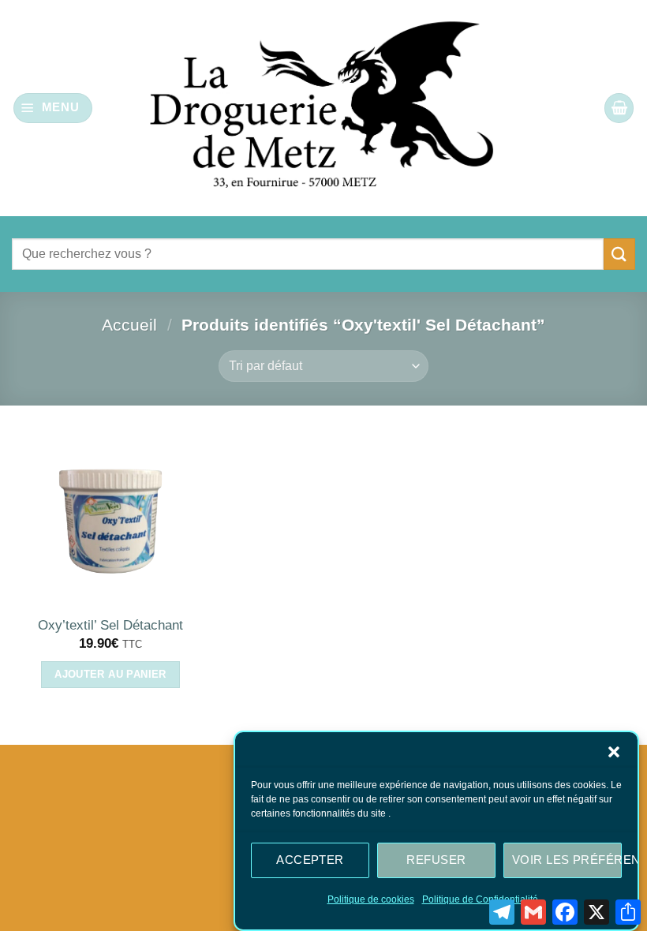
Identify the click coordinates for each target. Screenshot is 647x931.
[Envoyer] (619, 253)
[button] (614, 752)
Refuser (436, 859)
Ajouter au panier (110, 674)
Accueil (129, 325)
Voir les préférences (567, 859)
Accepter (310, 859)
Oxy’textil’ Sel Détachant (110, 625)
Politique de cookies (370, 899)
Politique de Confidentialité (480, 899)
